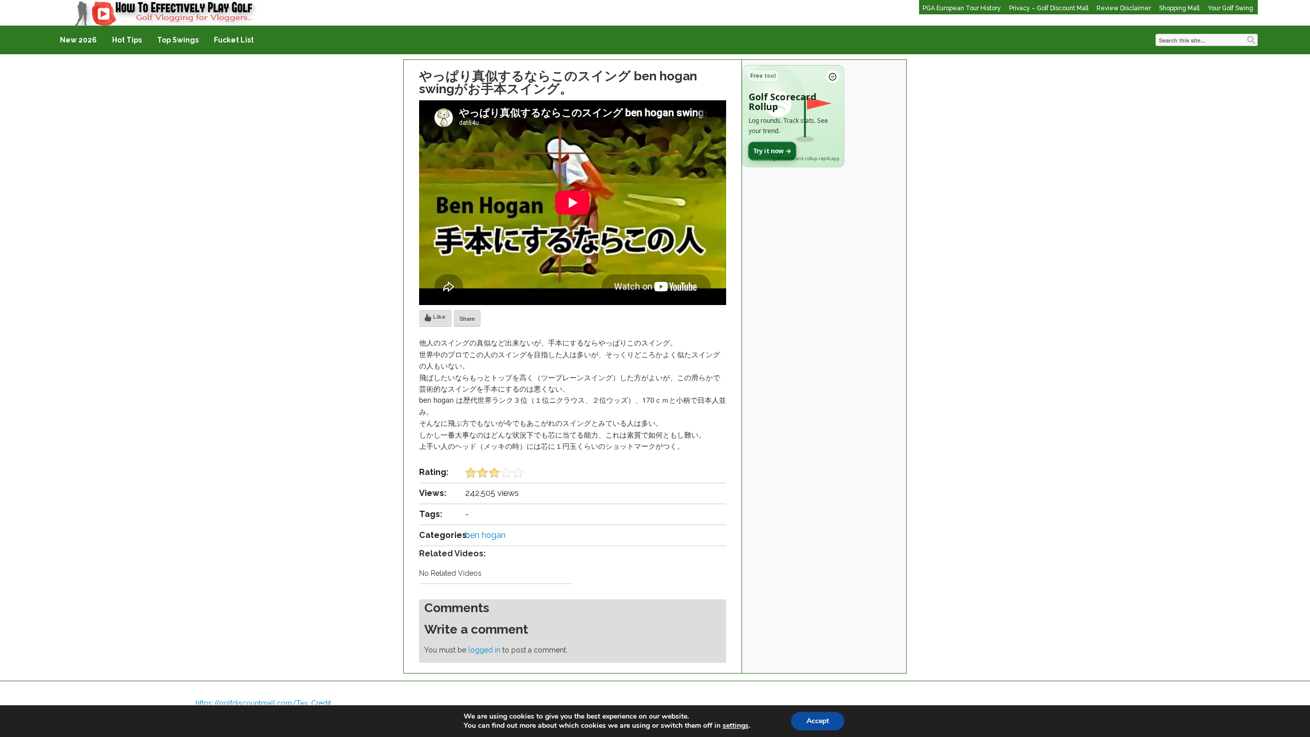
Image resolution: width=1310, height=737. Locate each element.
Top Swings (178, 40)
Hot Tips (127, 40)
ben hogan (485, 535)
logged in (484, 650)
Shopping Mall (1179, 8)
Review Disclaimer (1124, 8)
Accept (817, 721)
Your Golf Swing (1230, 8)
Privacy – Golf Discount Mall (1048, 8)
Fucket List (234, 40)
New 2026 (78, 40)
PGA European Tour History (962, 8)
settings (736, 725)
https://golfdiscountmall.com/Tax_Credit (263, 703)
